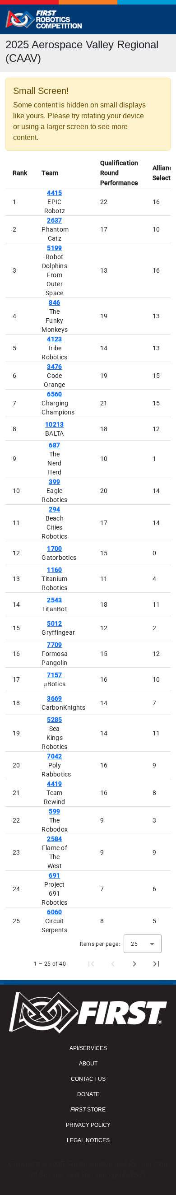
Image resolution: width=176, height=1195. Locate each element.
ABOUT (88, 1063)
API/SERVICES (88, 1048)
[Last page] (156, 964)
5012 (54, 623)
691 (54, 875)
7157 (54, 675)
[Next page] (134, 964)
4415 (54, 192)
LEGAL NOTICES (88, 1140)
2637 (54, 220)
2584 (54, 838)
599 (54, 811)
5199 (54, 247)
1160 (54, 569)
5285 (54, 719)
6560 (54, 394)
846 (54, 302)
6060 (54, 912)
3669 (54, 698)
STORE (88, 1110)
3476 (54, 366)
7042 (54, 756)
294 (54, 509)
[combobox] (142, 943)
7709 (54, 644)
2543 (54, 600)
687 (54, 445)
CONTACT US (88, 1079)
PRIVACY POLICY (88, 1125)
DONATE (88, 1094)
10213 (54, 424)
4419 (54, 783)
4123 (54, 339)
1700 (54, 548)
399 (54, 481)
